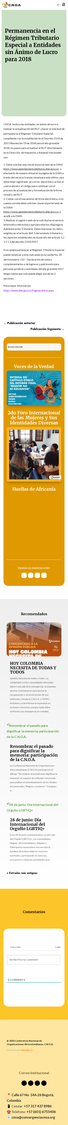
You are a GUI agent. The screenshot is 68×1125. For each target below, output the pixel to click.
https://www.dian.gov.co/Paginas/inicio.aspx (28, 290)
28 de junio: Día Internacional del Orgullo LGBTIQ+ (27, 824)
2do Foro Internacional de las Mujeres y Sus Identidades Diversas (34, 418)
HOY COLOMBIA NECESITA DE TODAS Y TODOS (33, 668)
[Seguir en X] (37, 575)
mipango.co (27, 1050)
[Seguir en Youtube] (24, 575)
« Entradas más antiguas (22, 873)
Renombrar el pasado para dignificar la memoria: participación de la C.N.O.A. (34, 753)
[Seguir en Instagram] (30, 575)
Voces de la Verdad (34, 366)
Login (58, 947)
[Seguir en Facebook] (44, 575)
